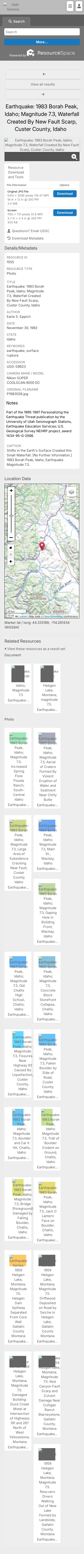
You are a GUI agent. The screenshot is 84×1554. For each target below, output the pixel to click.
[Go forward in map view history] (10, 554)
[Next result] (43, 94)
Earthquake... (47, 710)
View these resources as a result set (35, 649)
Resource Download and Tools (16, 172)
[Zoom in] (11, 490)
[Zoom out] (11, 537)
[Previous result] (44, 74)
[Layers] (71, 491)
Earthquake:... (19, 700)
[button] (42, 546)
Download (65, 193)
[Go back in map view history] (10, 561)
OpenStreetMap (53, 616)
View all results (43, 84)
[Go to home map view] (10, 547)
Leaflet (22, 616)
